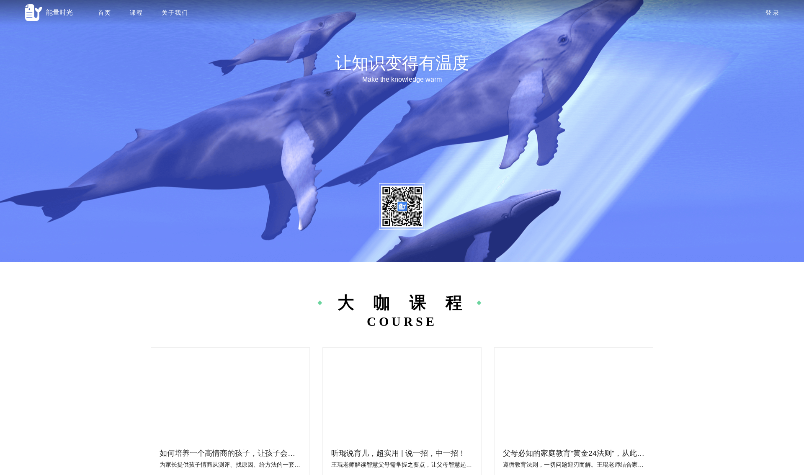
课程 (136, 12)
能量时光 (59, 12)
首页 (104, 12)
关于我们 (175, 12)
